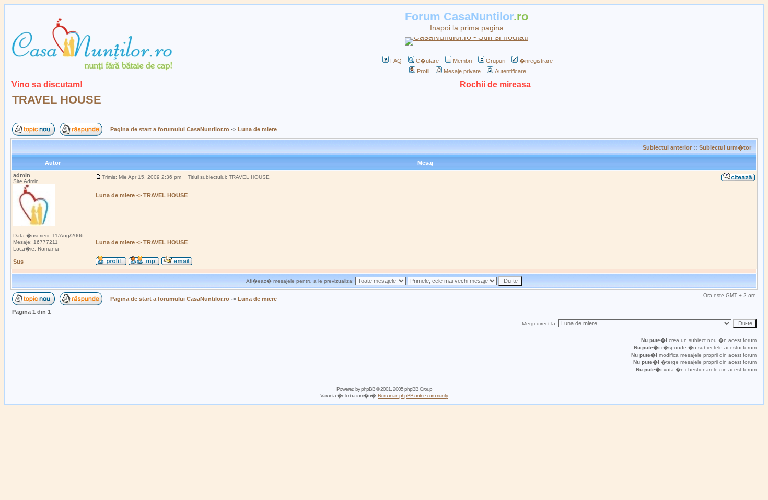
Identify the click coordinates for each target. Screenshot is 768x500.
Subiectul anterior (667, 147)
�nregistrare (536, 61)
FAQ (396, 61)
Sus (18, 261)
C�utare (427, 61)
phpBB (368, 389)
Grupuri (495, 61)
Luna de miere (257, 129)
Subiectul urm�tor (725, 147)
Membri (462, 61)
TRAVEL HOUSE (56, 99)
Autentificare (510, 71)
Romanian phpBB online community (413, 396)
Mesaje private (462, 71)
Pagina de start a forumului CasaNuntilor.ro (169, 129)
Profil (423, 71)
